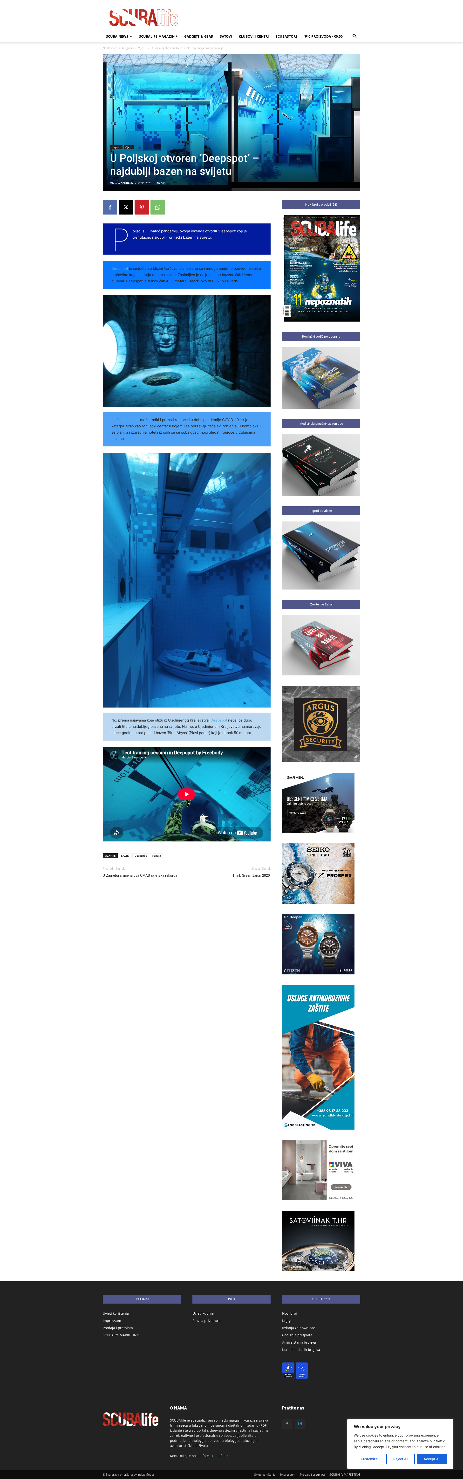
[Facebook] (110, 207)
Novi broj (289, 1313)
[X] (126, 207)
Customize (369, 1459)
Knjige (287, 1320)
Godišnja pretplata (297, 1335)
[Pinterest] (142, 207)
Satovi (226, 36)
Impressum (112, 1320)
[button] (354, 37)
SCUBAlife (127, 183)
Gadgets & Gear (198, 36)
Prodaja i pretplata (118, 1328)
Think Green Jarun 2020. (251, 875)
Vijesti (142, 48)
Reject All (400, 1459)
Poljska (156, 855)
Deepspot (119, 268)
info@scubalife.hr (213, 1455)
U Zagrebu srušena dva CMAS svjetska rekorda (140, 875)
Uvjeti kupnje (203, 1313)
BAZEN (125, 855)
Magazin (128, 48)
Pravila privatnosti (207, 1320)
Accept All (432, 1459)
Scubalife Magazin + (158, 36)
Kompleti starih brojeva (301, 1349)
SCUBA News (117, 36)
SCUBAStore (287, 36)
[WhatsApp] (157, 207)
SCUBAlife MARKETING (121, 1335)
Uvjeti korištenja (116, 1313)
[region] (400, 1444)
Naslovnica (110, 48)
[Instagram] (300, 1424)
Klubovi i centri (254, 36)
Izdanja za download (298, 1328)
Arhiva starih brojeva (299, 1342)
